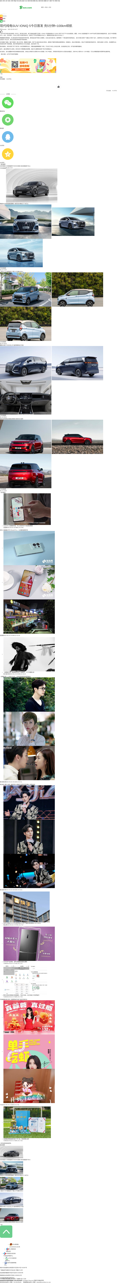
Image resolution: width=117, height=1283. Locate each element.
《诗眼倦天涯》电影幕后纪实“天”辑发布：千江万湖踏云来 (18, 672)
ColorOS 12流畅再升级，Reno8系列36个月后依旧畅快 (18, 525)
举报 (1, 77)
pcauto (5, 29)
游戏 (20, 1)
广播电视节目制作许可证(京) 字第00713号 (11, 1270)
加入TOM (23, 1278)
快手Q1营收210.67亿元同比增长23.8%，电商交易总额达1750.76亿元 (22, 923)
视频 (39, 1)
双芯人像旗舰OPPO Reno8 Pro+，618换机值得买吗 (14, 530)
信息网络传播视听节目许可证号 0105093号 (11, 1272)
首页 (1, 1)
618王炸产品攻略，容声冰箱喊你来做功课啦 (15, 961)
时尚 (17, 1)
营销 (31, 1)
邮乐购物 (7, 1278)
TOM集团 (2, 1278)
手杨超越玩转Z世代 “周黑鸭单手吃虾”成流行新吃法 (13, 999)
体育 (12, 1)
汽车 (53, 1)
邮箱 (34, 1)
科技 (59, 1)
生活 (26, 1)
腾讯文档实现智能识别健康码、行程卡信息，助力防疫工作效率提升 (21, 995)
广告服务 (18, 1278)
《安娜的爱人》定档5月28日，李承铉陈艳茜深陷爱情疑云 (15, 676)
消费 (50, 1)
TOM (4, 963)
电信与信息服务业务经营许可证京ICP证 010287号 (13, 1267)
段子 (48, 1)
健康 (45, 1)
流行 (6, 1)
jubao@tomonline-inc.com (44, 1282)
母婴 (28, 1)
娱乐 (9, 1)
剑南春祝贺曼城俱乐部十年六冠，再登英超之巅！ (16, 1139)
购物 (56, 1)
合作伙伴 (13, 1278)
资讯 (4, 1)
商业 (37, 1)
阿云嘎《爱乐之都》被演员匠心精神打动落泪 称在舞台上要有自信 (17, 784)
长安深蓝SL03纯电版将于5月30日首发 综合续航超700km (15, 166)
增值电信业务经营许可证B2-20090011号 (11, 1275)
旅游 (23, 1)
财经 (42, 1)
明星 (15, 1)
